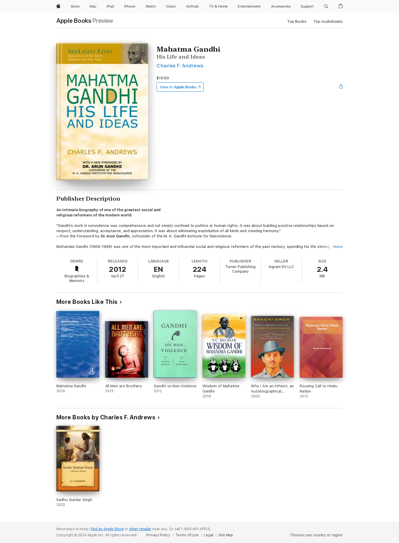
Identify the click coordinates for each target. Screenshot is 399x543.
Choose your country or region (316, 535)
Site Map (225, 535)
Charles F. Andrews (180, 65)
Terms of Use (187, 535)
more (338, 246)
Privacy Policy (158, 535)
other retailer (140, 529)
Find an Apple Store (107, 529)
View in (178, 87)
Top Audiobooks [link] (328, 21)
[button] (326, 6)
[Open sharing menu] (341, 87)
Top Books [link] (296, 21)
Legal (208, 535)
